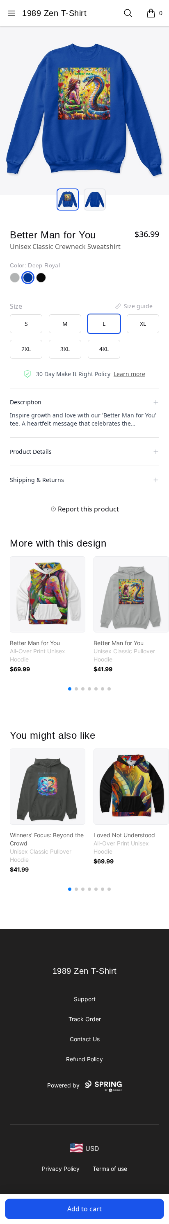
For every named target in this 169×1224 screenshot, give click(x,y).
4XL (104, 349)
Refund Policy (84, 1059)
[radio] (26, 323)
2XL (26, 349)
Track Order (85, 1019)
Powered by (63, 1085)
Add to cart (84, 1208)
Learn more (129, 374)
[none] (133, 306)
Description (25, 402)
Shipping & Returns (37, 480)
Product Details (31, 451)
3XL (65, 349)
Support (85, 998)
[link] (47, 594)
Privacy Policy (61, 1168)
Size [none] (16, 306)
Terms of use (110, 1168)
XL (143, 323)
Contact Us (85, 1039)
